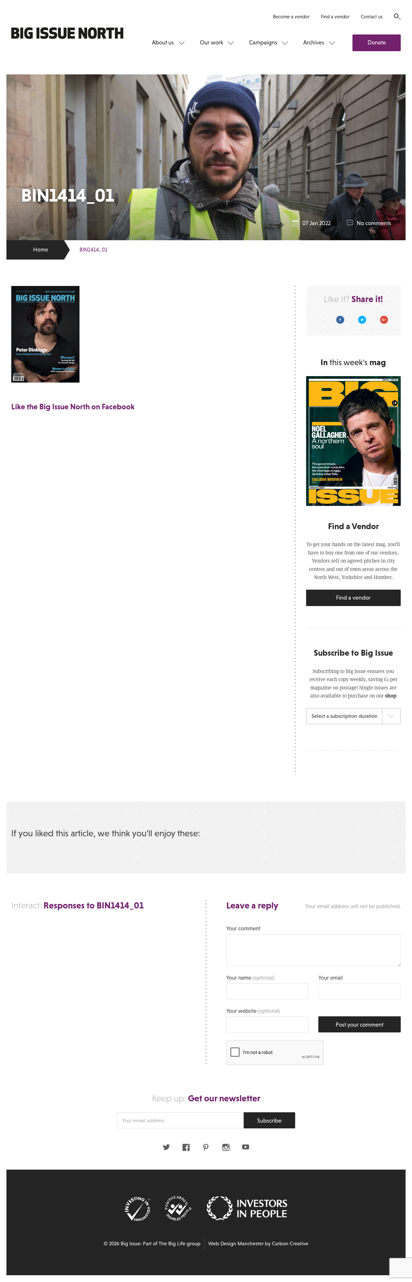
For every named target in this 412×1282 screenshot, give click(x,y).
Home (40, 250)
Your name (250, 978)
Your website (253, 1011)
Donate (377, 42)
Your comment (243, 929)
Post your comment (359, 1024)
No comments (374, 223)
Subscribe (269, 1120)
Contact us (372, 16)
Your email (330, 978)
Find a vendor (335, 16)
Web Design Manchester (236, 1243)
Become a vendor (291, 16)
